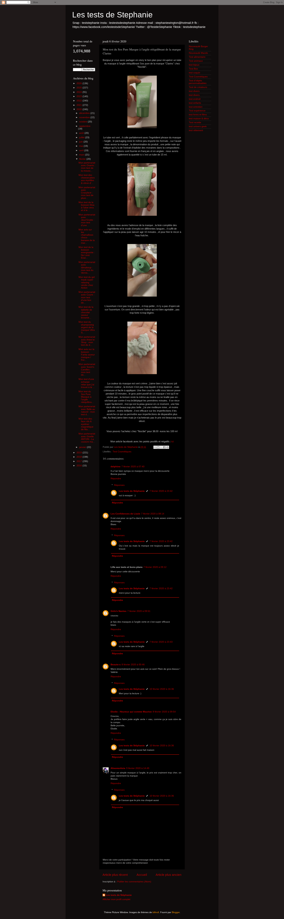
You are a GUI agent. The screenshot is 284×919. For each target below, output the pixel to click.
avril (81, 150)
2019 (80, 452)
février (82, 159)
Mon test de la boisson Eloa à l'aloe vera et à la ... (86, 206)
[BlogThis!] (158, 447)
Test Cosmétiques (122, 451)
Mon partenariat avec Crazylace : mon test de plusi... (87, 192)
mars (82, 154)
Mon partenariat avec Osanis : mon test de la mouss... (87, 167)
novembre (84, 117)
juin (81, 141)
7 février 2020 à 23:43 (161, 642)
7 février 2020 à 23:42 (161, 491)
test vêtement (196, 130)
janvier (83, 447)
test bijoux (194, 65)
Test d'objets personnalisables (197, 81)
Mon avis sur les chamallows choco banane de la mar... (87, 236)
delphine (115, 466)
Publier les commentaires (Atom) (134, 881)
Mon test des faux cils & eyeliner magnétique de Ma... (86, 424)
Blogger (176, 912)
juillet (82, 137)
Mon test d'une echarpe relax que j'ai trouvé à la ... (87, 383)
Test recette (195, 122)
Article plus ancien (168, 874)
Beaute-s (116, 664)
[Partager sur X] (161, 447)
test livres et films (198, 114)
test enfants (195, 103)
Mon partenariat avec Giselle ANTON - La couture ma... (87, 437)
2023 (80, 96)
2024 (80, 92)
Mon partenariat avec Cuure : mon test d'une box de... (87, 297)
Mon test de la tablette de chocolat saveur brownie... (86, 312)
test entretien (195, 107)
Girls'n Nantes (118, 611)
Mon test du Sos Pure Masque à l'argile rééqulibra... (86, 396)
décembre (84, 113)
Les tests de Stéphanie (132, 491)
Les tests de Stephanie (112, 14)
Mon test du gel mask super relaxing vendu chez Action (87, 282)
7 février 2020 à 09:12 (154, 567)
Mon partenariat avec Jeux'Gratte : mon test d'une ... (87, 220)
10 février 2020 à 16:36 (162, 689)
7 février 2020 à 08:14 (152, 513)
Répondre (116, 478)
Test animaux (196, 61)
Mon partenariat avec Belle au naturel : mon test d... (87, 410)
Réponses (119, 485)
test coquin (194, 72)
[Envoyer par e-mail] (155, 447)
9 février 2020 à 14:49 (137, 768)
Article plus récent (115, 874)
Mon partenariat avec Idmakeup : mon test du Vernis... (87, 267)
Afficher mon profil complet (116, 899)
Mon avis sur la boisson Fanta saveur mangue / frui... (87, 354)
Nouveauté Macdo (198, 53)
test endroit (195, 99)
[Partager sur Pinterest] (167, 447)
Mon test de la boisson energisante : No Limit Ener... (87, 252)
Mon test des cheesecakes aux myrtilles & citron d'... (87, 179)
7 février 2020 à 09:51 (138, 611)
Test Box (193, 69)
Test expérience (197, 110)
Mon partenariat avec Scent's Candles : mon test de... (87, 369)
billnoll (156, 912)
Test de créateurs (198, 87)
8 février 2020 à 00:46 (133, 664)
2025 (80, 87)
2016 (80, 465)
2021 (80, 105)
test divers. (194, 95)
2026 (80, 83)
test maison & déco (199, 118)
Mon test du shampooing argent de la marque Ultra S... (87, 327)
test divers (194, 91)
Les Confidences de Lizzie (125, 513)
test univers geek (198, 126)
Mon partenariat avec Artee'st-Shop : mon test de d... (87, 341)
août (81, 133)
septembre (84, 126)
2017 (80, 461)
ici (172, 441)
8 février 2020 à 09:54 (164, 711)
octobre (83, 121)
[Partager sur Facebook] (164, 447)
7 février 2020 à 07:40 (132, 466)
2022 (80, 100)
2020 (80, 109)
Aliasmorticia (118, 768)
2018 (80, 457)
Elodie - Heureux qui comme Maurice (131, 711)
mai (81, 146)
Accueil (142, 874)
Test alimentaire (197, 57)
